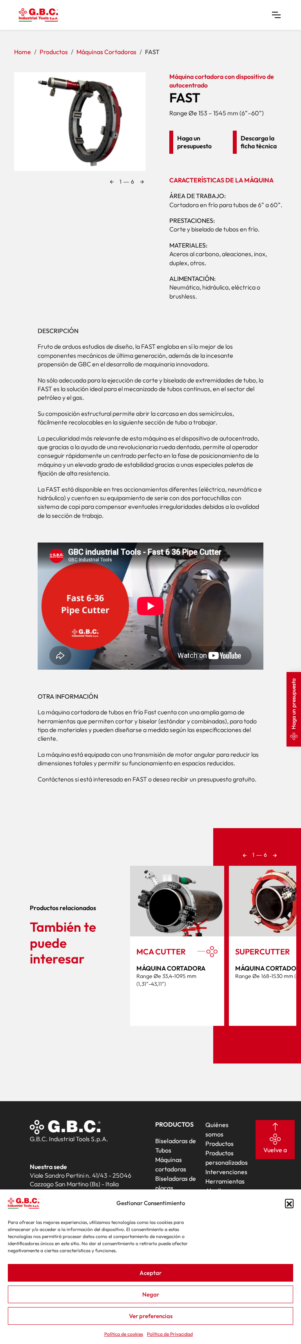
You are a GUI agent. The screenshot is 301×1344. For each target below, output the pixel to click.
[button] (289, 1203)
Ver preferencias (150, 1316)
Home (22, 52)
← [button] (112, 182)
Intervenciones (226, 1172)
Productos (54, 52)
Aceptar (150, 1273)
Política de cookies (123, 1334)
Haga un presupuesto (293, 703)
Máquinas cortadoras (106, 52)
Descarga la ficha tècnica (259, 141)
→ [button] (142, 182)
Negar (150, 1294)
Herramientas (225, 1181)
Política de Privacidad (170, 1334)
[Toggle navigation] (276, 15)
